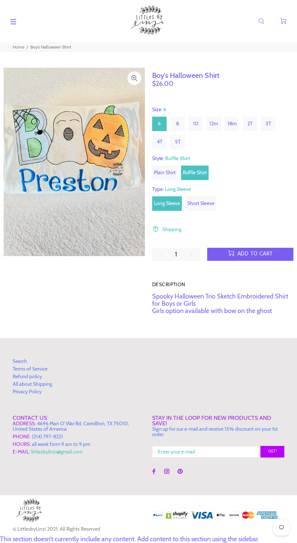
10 (195, 123)
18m (232, 123)
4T (159, 141)
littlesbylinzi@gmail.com (57, 451)
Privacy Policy (27, 391)
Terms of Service (30, 369)
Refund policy (27, 376)
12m (213, 123)
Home (18, 47)
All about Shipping (32, 384)
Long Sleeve (167, 203)
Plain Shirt (165, 172)
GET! (272, 451)
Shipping (171, 229)
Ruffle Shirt (195, 172)
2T (249, 123)
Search (20, 361)
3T (268, 123)
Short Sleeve (200, 203)
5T (177, 141)
